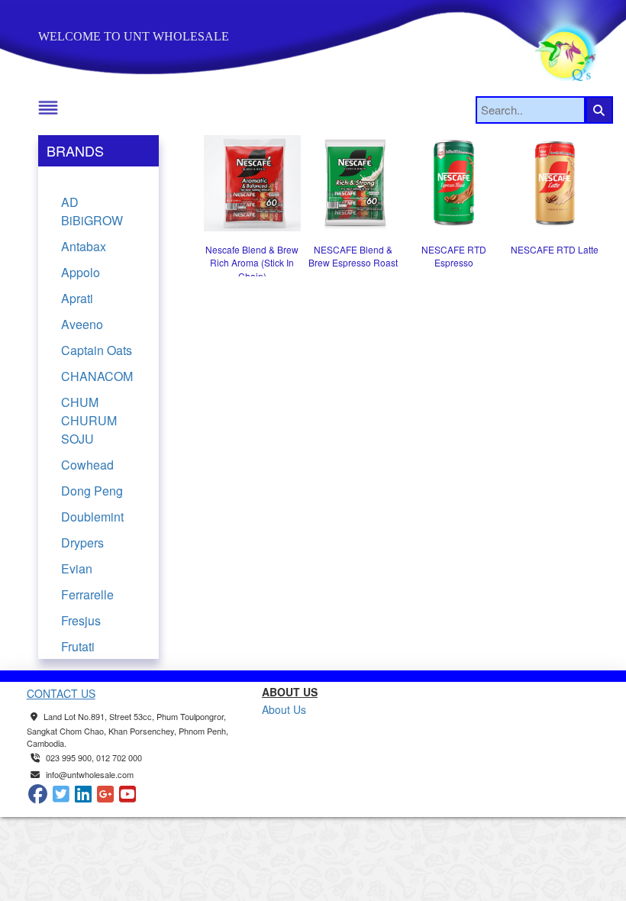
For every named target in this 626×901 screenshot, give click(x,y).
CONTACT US (61, 693)
